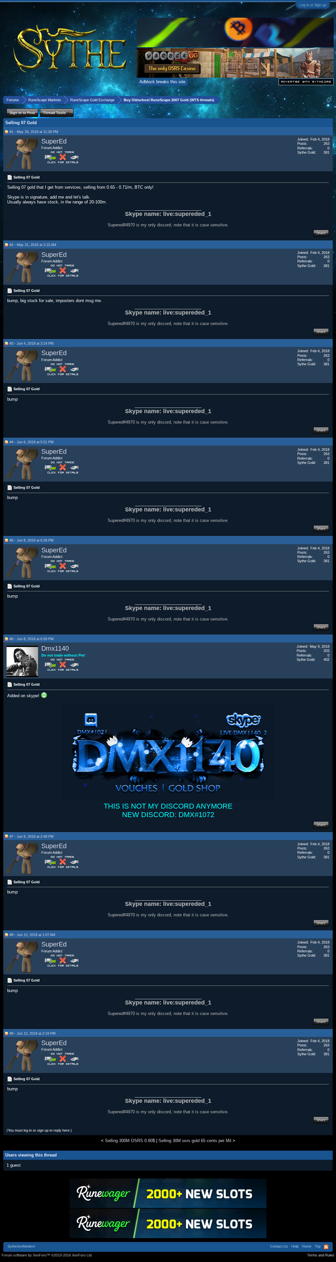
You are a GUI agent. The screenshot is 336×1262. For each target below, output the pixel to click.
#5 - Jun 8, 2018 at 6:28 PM (31, 540)
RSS (326, 1247)
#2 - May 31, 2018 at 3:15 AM (33, 245)
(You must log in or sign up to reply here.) (39, 1130)
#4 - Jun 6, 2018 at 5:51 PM (31, 442)
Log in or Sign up (313, 5)
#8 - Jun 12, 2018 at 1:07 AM (32, 935)
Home (306, 1246)
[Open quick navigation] (329, 100)
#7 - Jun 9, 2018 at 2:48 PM (31, 836)
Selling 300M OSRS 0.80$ (130, 1140)
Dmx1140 (55, 648)
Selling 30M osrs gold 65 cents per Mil (194, 1140)
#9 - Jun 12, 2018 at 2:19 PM (32, 1033)
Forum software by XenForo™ (47, 1255)
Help (295, 1246)
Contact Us (279, 1246)
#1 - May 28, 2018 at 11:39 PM (34, 132)
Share (321, 233)
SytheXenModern (21, 1246)
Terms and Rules (320, 1255)
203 (326, 651)
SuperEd (54, 141)
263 (326, 143)
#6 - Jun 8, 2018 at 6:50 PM (31, 639)
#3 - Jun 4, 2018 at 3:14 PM (31, 343)
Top (318, 1246)
